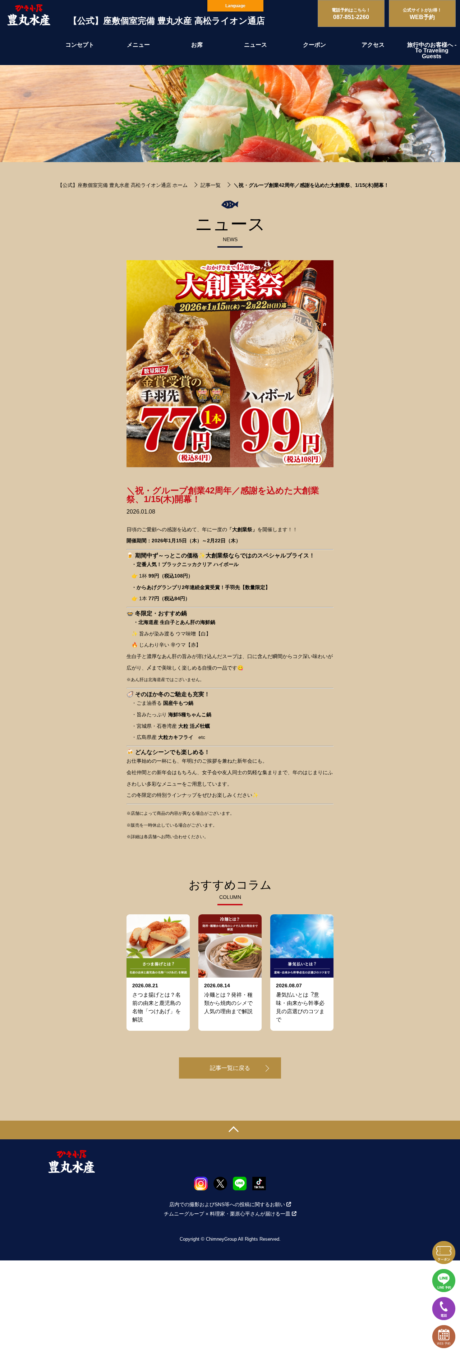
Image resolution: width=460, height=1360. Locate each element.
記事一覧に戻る (230, 1068)
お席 (197, 45)
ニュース (255, 45)
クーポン (314, 45)
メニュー (138, 45)
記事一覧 (211, 185)
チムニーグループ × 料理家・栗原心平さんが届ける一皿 (227, 1214)
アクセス (373, 45)
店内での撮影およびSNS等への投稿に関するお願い (227, 1204)
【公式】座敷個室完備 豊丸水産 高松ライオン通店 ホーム (123, 185)
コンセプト (79, 45)
